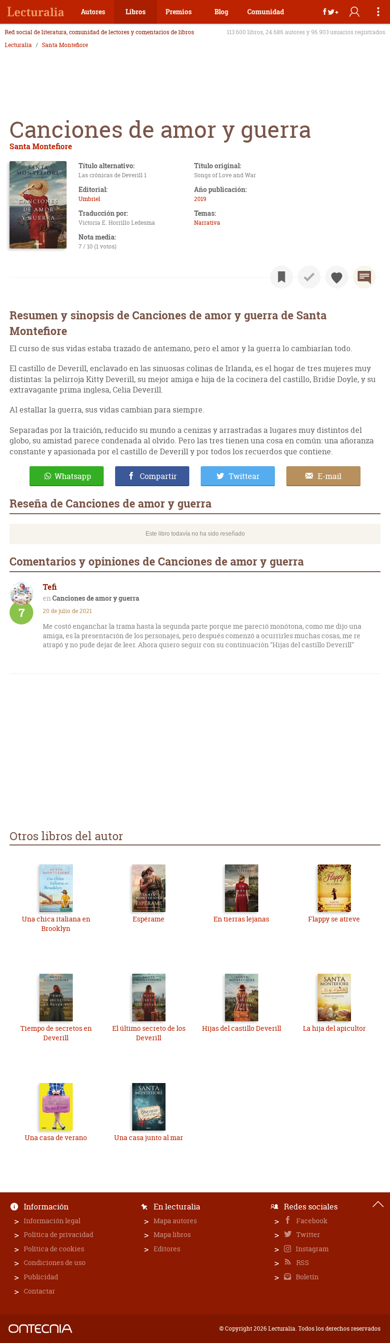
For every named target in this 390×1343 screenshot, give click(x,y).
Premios (179, 11)
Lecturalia (18, 45)
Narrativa (207, 223)
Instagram (311, 1248)
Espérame (149, 918)
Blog (221, 11)
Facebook (311, 1220)
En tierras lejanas (241, 918)
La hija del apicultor (334, 1028)
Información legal (52, 1220)
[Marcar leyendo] (281, 277)
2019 (200, 199)
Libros (136, 11)
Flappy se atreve (334, 918)
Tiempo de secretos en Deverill (56, 1033)
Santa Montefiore (65, 45)
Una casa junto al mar (148, 1137)
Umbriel (89, 199)
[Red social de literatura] (35, 12)
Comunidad (265, 11)
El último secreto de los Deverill (148, 1033)
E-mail (329, 476)
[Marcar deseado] (336, 277)
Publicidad (41, 1276)
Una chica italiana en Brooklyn (56, 923)
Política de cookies (54, 1248)
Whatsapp (73, 476)
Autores (93, 11)
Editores (167, 1248)
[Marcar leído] (309, 277)
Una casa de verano (56, 1137)
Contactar (39, 1290)
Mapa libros (172, 1234)
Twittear (244, 476)
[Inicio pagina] (378, 1204)
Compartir (158, 476)
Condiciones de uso (55, 1262)
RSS (302, 1262)
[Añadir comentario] (364, 277)
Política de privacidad (58, 1234)
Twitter (307, 1234)
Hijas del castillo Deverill (241, 1028)
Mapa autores (175, 1220)
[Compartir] (330, 12)
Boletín (306, 1276)
